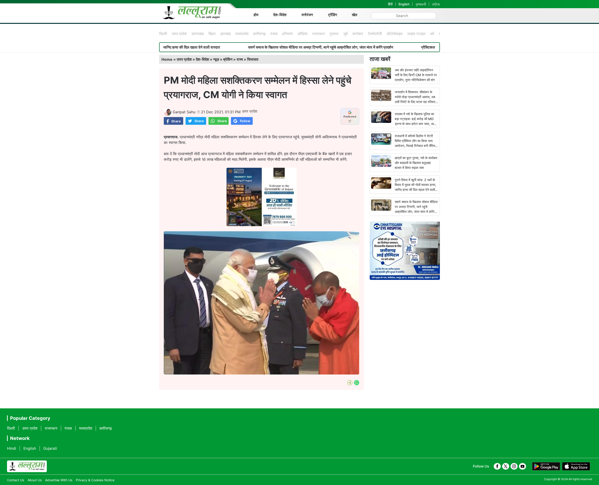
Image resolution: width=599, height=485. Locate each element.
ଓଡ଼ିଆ (436, 4)
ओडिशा (302, 33)
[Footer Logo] (27, 466)
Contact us (15, 480)
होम (256, 14)
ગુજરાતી (420, 4)
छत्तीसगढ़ (259, 33)
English (403, 4)
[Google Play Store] (546, 466)
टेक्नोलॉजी (375, 33)
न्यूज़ (216, 59)
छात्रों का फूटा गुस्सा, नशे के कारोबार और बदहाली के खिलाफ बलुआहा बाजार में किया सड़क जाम (416, 163)
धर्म (432, 33)
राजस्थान (318, 33)
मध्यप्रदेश (241, 33)
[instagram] (514, 466)
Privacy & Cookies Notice (95, 480)
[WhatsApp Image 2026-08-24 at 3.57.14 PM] (261, 224)
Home (166, 59)
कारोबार (357, 33)
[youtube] (522, 466)
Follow (245, 121)
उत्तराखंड (197, 33)
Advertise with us (58, 480)
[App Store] (576, 466)
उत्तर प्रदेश (179, 33)
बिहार (212, 33)
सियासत (252, 59)
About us (35, 480)
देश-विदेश (279, 14)
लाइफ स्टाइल (416, 33)
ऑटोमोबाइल (395, 33)
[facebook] (497, 466)
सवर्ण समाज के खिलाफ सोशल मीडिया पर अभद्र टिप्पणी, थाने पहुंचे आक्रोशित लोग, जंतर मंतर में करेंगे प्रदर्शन (294, 47)
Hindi (11, 448)
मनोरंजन (307, 14)
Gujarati (50, 448)
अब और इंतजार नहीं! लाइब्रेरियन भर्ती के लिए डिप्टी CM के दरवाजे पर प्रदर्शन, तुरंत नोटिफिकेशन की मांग (416, 75)
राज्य (240, 59)
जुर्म (345, 33)
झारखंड (225, 33)
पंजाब (274, 33)
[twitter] (506, 466)
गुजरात (334, 33)
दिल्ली (163, 33)
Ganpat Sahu (184, 112)
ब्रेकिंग (227, 59)
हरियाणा (287, 33)
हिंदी (390, 4)
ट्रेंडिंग (332, 14)
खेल (354, 14)
